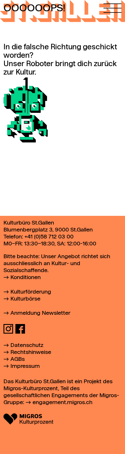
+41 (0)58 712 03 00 (49, 236)
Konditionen (25, 277)
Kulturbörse (25, 298)
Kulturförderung (30, 292)
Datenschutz (26, 345)
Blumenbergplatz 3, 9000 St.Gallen (48, 229)
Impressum (25, 366)
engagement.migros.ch (62, 402)
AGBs (17, 359)
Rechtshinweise (30, 352)
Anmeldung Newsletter (40, 313)
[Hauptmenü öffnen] (112, 6)
